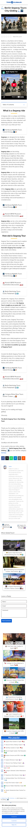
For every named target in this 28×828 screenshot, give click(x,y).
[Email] (19, 458)
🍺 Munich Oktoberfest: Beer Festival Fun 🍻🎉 (14, 791)
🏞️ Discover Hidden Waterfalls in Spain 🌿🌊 (15, 786)
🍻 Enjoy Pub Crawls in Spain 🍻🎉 (13, 782)
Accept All (14, 816)
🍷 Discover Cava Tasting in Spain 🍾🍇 (14, 763)
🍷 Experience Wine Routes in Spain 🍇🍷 (15, 775)
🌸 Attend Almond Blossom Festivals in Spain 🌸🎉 (14, 767)
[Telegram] (15, 458)
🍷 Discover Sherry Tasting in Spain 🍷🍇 (14, 744)
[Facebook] (3, 458)
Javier (10, 466)
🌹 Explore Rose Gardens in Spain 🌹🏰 (14, 741)
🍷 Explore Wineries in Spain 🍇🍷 (13, 760)
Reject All (14, 824)
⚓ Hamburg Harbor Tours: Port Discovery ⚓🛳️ (14, 779)
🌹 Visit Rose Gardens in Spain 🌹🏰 (13, 747)
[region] (14, 815)
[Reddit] (23, 458)
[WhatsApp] (11, 458)
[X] (7, 458)
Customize (14, 820)
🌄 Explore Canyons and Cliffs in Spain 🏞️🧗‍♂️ (14, 756)
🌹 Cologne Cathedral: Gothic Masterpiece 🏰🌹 (15, 771)
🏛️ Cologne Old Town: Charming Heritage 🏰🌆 (21, 527)
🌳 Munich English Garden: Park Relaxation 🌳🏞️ (15, 751)
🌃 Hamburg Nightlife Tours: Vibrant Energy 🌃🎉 (7, 526)
